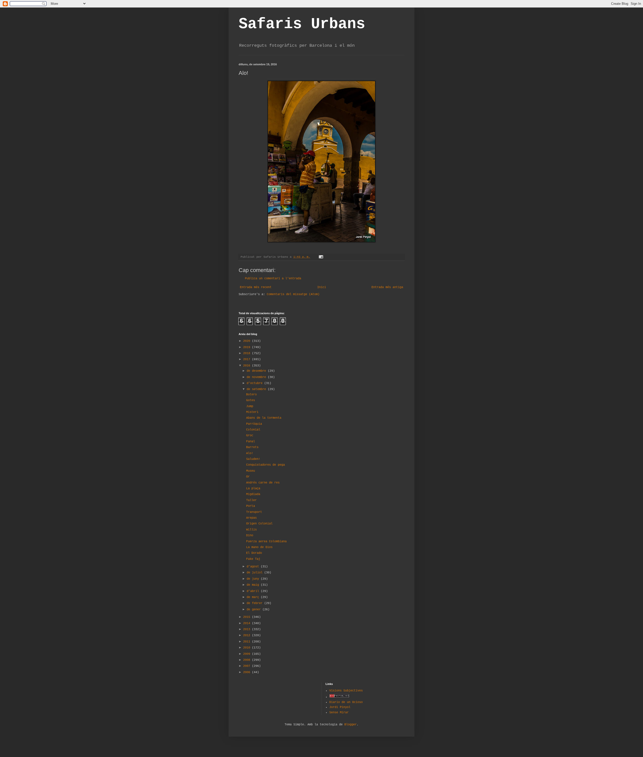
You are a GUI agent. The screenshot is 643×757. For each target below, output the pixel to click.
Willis (251, 529)
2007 (247, 666)
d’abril (254, 591)
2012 (247, 635)
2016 (247, 365)
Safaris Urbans (302, 24)
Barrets (252, 447)
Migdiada (253, 494)
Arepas (251, 518)
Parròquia (254, 424)
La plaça (253, 488)
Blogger (350, 724)
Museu (250, 471)
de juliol (255, 572)
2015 (247, 617)
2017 (247, 359)
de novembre (257, 377)
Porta (250, 506)
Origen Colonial (259, 523)
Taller (251, 500)
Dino (249, 535)
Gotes (250, 400)
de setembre (257, 389)
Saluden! (253, 459)
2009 (247, 654)
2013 (247, 629)
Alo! (249, 453)
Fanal (250, 441)
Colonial (253, 429)
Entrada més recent (256, 287)
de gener (254, 609)
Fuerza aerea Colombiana (266, 541)
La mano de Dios (259, 547)
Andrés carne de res (263, 482)
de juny (254, 579)
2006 (247, 672)
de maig (254, 585)
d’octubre (255, 383)
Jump (249, 406)
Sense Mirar (339, 712)
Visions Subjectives (346, 690)
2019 (247, 347)
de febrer (255, 603)
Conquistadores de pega (265, 465)
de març (254, 597)
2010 (247, 648)
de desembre (257, 371)
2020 (247, 341)
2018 (247, 353)
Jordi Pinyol (339, 707)
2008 (247, 660)
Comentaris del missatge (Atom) (293, 294)
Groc (249, 435)
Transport (254, 512)
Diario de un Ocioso (346, 702)
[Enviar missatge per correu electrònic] (321, 256)
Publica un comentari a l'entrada (273, 278)
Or (248, 476)
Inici (321, 287)
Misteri (252, 412)
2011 (247, 641)
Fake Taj (253, 559)
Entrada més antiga (387, 287)
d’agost (254, 566)
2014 (247, 623)
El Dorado (254, 553)
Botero (251, 394)
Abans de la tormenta (263, 418)
